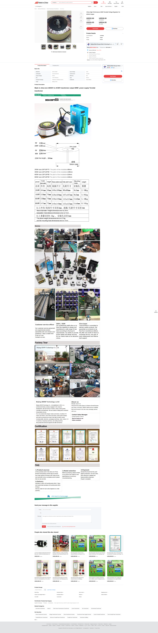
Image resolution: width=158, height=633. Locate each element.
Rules (123, 6)
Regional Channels (93, 624)
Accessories (59, 596)
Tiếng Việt (107, 625)
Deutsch (76, 625)
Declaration (92, 628)
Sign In (88, 59)
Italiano (73, 625)
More (36, 619)
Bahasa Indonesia (113, 625)
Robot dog (37, 592)
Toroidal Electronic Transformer (42, 617)
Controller (36, 596)
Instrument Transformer (40, 608)
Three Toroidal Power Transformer (113, 614)
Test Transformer (85, 608)
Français (62, 625)
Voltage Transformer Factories (55, 614)
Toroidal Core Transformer (72, 617)
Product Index (100, 624)
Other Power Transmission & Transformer (61, 608)
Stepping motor (104, 592)
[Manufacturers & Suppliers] (41, 2)
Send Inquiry (95, 28)
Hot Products (49, 624)
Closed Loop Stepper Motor (40, 594)
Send (44, 526)
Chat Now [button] (115, 28)
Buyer (95, 6)
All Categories (38, 6)
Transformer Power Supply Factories (84, 614)
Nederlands (81, 625)
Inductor (49, 608)
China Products (54, 624)
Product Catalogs (52, 589)
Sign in (122, 3)
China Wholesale (74, 624)
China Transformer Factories (69, 614)
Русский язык (68, 625)
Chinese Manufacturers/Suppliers (64, 624)
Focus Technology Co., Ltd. (70, 628)
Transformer (62, 8)
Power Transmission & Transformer (53, 8)
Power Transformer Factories (41, 614)
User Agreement (86, 628)
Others (80, 596)
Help (101, 6)
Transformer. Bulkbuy (84, 617)
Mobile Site (106, 624)
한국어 (89, 625)
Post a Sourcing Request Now (68, 526)
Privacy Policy (97, 628)
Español (54, 625)
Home (36, 8)
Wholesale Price (80, 624)
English (50, 625)
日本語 (92, 625)
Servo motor (81, 592)
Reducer (80, 594)
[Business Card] (121, 71)
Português (58, 625)
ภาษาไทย (99, 625)
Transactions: (106, 47)
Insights (110, 624)
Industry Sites (87, 624)
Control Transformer (75, 608)
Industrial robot (60, 592)
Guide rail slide (104, 594)
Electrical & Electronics (41, 8)
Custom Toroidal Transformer (99, 614)
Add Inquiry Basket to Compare (59, 51)
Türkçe (103, 625)
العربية (86, 625)
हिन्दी (95, 625)
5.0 (108, 67)
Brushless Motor (60, 594)
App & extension (108, 6)
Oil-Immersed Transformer (96, 608)
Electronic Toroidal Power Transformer (57, 617)
